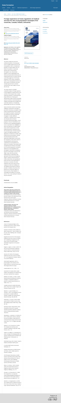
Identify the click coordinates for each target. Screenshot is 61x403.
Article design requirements (35, 7)
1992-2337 (47, 14)
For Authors (45, 31)
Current (3, 7)
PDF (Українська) (29, 53)
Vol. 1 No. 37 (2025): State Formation (18, 14)
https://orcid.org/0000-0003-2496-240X (12, 33)
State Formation (8, 5)
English (44, 20)
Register (52, 0)
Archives (8, 7)
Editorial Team (6, 10)
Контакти (12, 10)
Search (56, 7)
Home (5, 14)
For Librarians (45, 33)
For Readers (45, 29)
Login (57, 0)
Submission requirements (22, 7)
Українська (45, 22)
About (13, 7)
